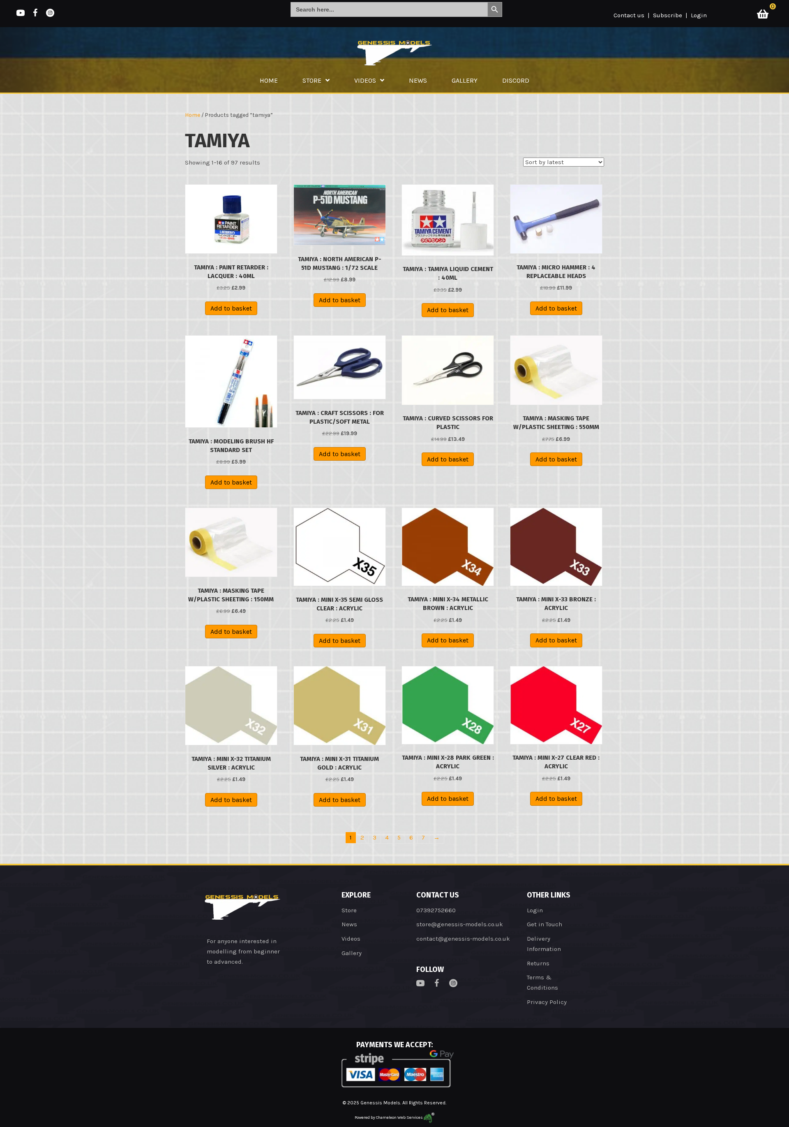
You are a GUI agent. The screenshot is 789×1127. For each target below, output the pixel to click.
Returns (538, 963)
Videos (350, 938)
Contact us (629, 15)
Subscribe (667, 15)
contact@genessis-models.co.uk (463, 938)
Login (699, 15)
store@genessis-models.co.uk (459, 924)
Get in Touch (544, 924)
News (349, 924)
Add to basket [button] (231, 308)
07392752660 (436, 910)
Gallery (351, 953)
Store (349, 910)
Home (192, 114)
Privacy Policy (547, 1002)
